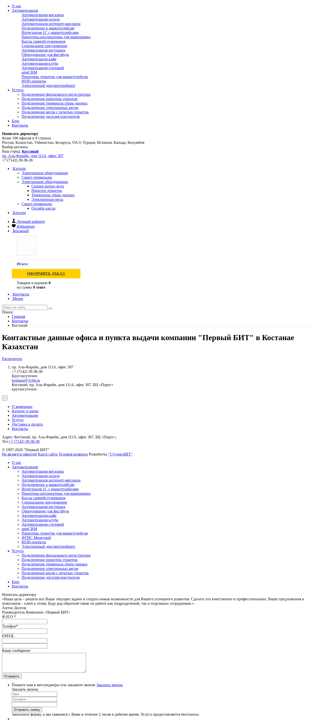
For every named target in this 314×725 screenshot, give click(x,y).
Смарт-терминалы (37, 204)
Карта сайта (48, 454)
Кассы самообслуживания (43, 41)
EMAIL (8, 636)
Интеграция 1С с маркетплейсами (50, 32)
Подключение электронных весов (50, 108)
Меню (17, 298)
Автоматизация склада (41, 19)
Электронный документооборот (48, 85)
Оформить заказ (46, 273)
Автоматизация (25, 10)
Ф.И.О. (9, 617)
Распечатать (12, 359)
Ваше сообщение (16, 650)
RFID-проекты (34, 81)
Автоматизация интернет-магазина (51, 24)
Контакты (20, 125)
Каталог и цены (25, 411)
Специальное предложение (44, 46)
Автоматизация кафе (39, 59)
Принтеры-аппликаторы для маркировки (56, 37)
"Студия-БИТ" (120, 454)
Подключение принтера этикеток (50, 99)
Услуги (18, 90)
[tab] (45, 173)
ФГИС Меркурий (36, 538)
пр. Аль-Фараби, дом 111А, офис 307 (33, 156)
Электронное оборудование (45, 182)
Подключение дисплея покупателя (50, 116)
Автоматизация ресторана (43, 50)
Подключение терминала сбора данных (55, 103)
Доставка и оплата (27, 424)
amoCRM (29, 72)
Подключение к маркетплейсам (48, 28)
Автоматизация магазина (43, 15)
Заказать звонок (109, 685)
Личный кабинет (31, 221)
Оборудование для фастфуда (45, 55)
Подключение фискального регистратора (56, 94)
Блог (16, 121)
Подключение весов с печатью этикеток (55, 112)
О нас (16, 6)
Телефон (10, 626)
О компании (22, 406)
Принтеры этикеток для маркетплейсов (55, 77)
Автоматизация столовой (43, 68)
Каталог (19, 168)
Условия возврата (73, 454)
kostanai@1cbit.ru (26, 380)
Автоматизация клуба (40, 63)
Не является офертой (19, 454)
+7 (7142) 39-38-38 (24, 441)
